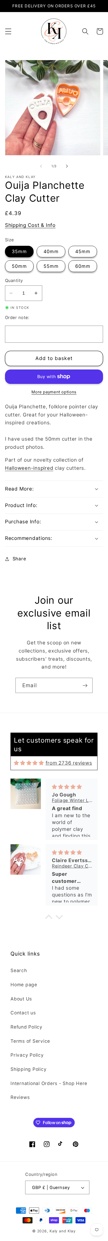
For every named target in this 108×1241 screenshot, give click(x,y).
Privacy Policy (27, 1055)
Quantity (14, 280)
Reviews (20, 1097)
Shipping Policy (28, 1069)
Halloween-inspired (29, 468)
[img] (29, 762)
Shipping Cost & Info (30, 225)
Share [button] (19, 558)
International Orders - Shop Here (48, 1083)
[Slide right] (67, 166)
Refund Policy (26, 1027)
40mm (51, 251)
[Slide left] (41, 166)
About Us (21, 999)
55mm (51, 266)
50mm (19, 266)
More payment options (54, 391)
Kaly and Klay (63, 1231)
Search (18, 970)
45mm (82, 251)
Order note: (17, 317)
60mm (82, 266)
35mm (19, 251)
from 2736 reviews (69, 763)
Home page (23, 984)
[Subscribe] (85, 685)
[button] (8, 31)
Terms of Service (30, 1041)
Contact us (23, 1012)
